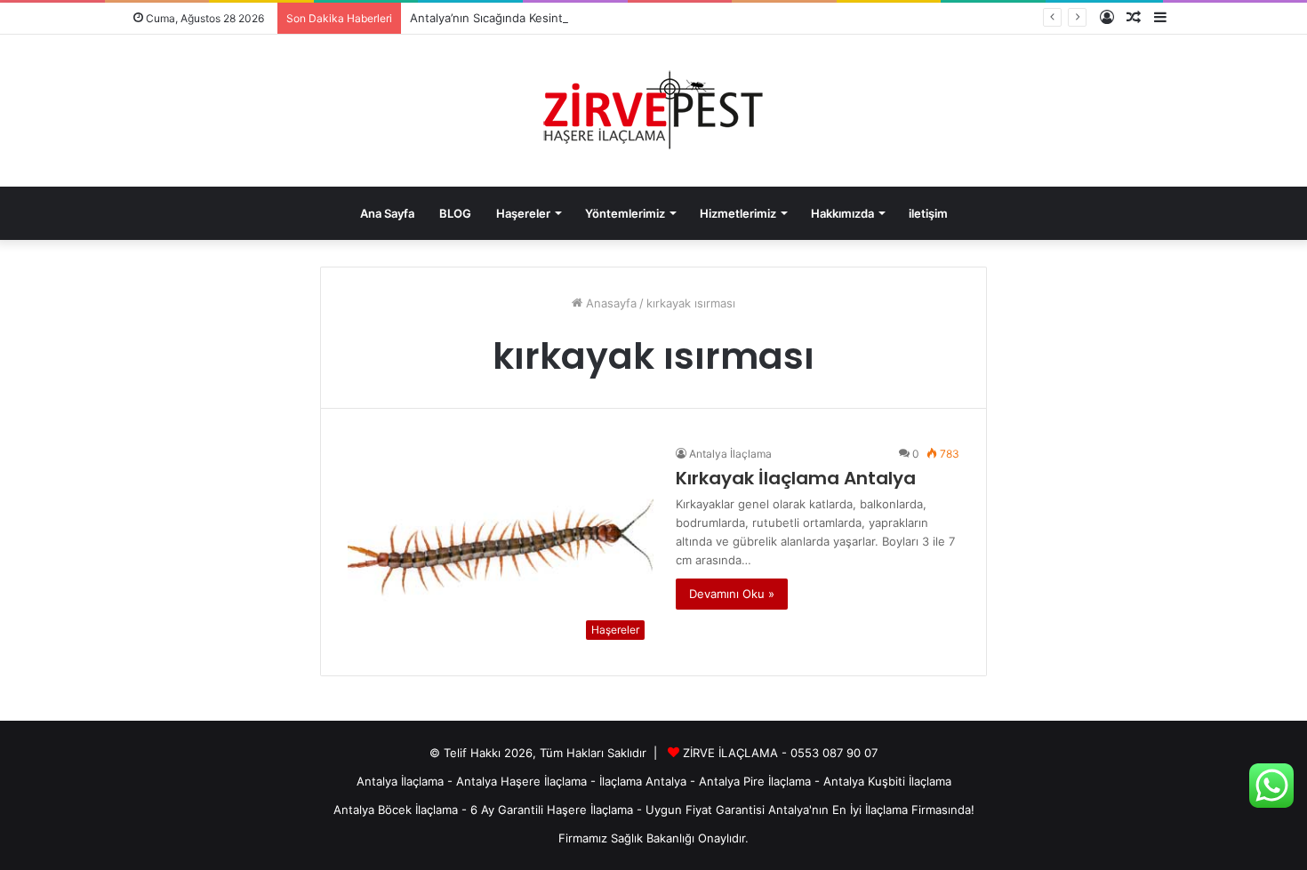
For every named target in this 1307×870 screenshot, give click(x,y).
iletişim (928, 213)
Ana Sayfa (387, 213)
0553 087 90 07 (834, 753)
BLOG (455, 213)
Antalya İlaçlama (730, 453)
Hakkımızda (842, 213)
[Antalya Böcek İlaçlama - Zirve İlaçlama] (653, 110)
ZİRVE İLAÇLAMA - (736, 753)
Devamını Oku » (731, 594)
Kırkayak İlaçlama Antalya (796, 478)
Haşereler (523, 213)
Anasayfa (609, 303)
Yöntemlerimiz (625, 213)
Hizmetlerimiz (738, 213)
